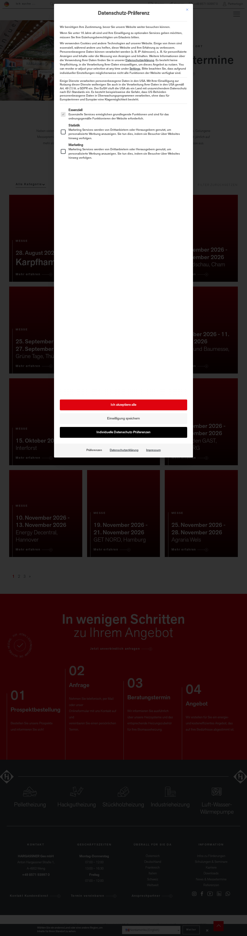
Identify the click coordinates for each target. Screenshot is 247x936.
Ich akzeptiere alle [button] (123, 405)
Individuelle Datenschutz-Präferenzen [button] (123, 432)
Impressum (153, 450)
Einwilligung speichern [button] (123, 418)
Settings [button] (135, 68)
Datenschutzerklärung (139, 60)
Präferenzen (94, 450)
